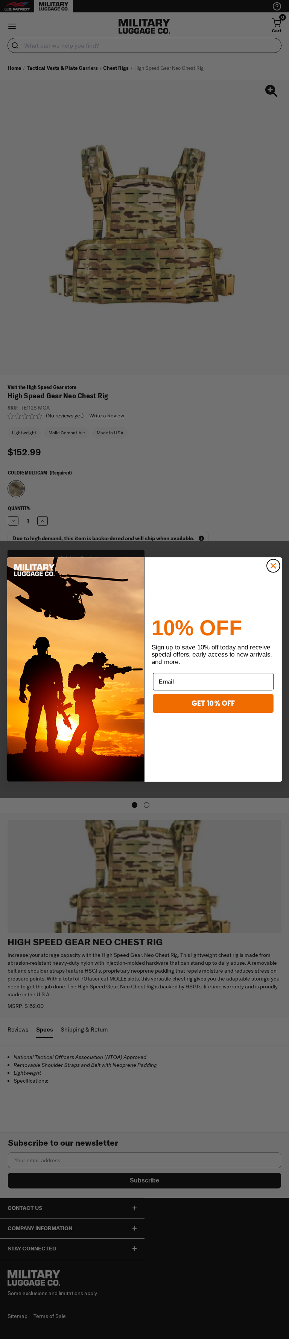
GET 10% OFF (213, 703)
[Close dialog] (273, 566)
